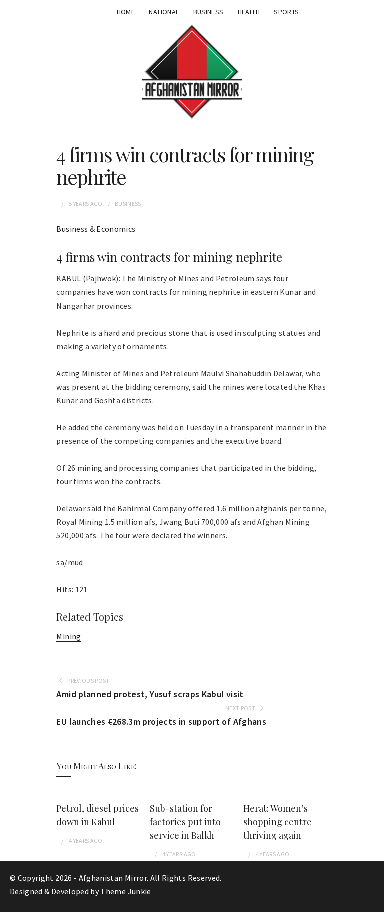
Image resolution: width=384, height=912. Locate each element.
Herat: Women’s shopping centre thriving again (278, 821)
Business (209, 11)
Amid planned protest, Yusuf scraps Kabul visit (150, 694)
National (164, 11)
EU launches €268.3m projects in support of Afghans (161, 721)
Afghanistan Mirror (113, 878)
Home (126, 11)
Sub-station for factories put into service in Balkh (185, 821)
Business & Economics (96, 229)
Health (249, 11)
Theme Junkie (125, 891)
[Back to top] (374, 902)
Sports (286, 11)
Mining (68, 636)
